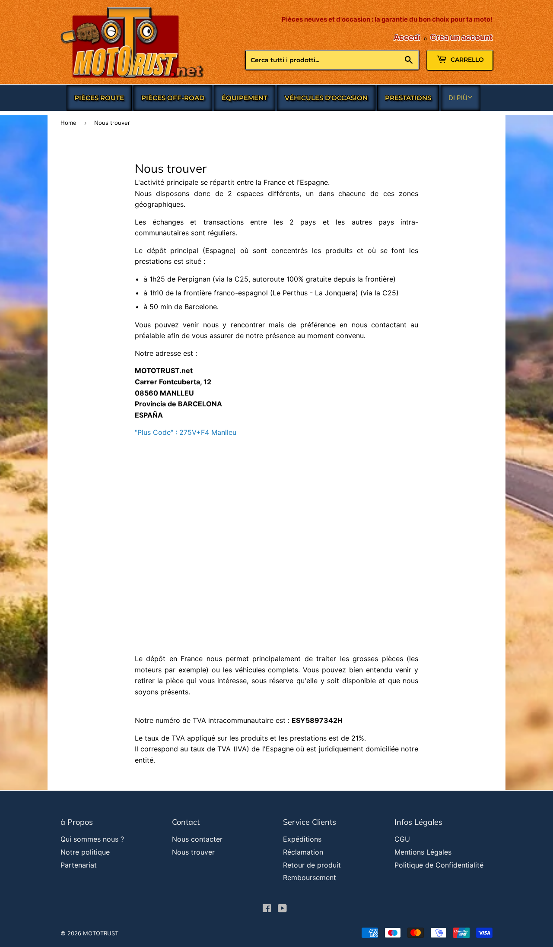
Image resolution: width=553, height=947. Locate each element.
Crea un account (461, 37)
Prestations (408, 98)
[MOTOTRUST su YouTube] (282, 909)
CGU (402, 839)
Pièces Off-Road (172, 98)
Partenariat (78, 865)
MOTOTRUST (100, 933)
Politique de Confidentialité (438, 865)
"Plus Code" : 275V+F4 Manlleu (185, 432)
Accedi (407, 37)
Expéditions (302, 839)
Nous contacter (197, 839)
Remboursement (309, 877)
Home (68, 122)
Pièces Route (99, 98)
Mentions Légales (422, 852)
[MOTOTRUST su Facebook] (266, 909)
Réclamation (303, 852)
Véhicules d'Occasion (326, 98)
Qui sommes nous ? (92, 839)
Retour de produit (312, 865)
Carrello (466, 59)
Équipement (244, 98)
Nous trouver (193, 852)
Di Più (457, 98)
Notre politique (85, 852)
